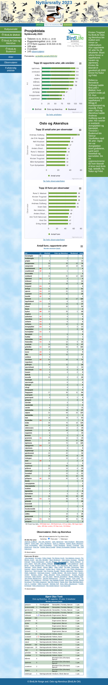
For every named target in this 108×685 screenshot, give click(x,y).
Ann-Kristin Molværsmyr (33, 578)
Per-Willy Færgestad (71, 567)
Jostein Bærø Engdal (47, 547)
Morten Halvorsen (66, 571)
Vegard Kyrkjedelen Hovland (66, 547)
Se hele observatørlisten (54, 181)
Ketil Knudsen (69, 541)
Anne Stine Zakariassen (68, 584)
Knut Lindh (76, 578)
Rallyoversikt (10, 29)
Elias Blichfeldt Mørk (76, 582)
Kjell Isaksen (73, 565)
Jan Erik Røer (48, 576)
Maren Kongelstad (38, 569)
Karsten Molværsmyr (50, 578)
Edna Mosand (49, 575)
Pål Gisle (45, 580)
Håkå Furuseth (43, 584)
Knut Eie (36, 547)
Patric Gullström (30, 573)
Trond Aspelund (59, 545)
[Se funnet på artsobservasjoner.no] (82, 604)
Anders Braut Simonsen (74, 543)
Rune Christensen (38, 562)
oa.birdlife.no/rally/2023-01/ (46, 56)
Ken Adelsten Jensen (73, 558)
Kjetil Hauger (36, 576)
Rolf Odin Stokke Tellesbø (43, 563)
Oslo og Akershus (52, 25)
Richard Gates (36, 575)
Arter (10, 57)
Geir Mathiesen (36, 580)
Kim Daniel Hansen (52, 585)
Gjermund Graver (44, 573)
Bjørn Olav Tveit (60, 563)
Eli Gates (38, 558)
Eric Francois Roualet (51, 571)
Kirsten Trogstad (73, 545)
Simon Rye (28, 571)
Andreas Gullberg (31, 541)
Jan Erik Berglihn (42, 560)
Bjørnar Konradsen (60, 576)
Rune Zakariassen (63, 575)
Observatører (10, 62)
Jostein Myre (50, 569)
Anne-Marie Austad (71, 580)
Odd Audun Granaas (69, 560)
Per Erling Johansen (40, 582)
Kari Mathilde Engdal (57, 580)
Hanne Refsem (75, 562)
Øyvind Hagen (51, 565)
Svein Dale (35, 543)
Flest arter (54, 539)
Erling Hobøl (46, 558)
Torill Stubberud (72, 563)
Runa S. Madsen (59, 543)
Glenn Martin (36, 567)
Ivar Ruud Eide (65, 585)
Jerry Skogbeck (45, 543)
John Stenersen (57, 541)
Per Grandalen (63, 562)
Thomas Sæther (65, 578)
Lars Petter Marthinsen (75, 569)
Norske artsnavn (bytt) (52, 248)
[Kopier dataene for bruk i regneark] (82, 246)
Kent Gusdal (38, 571)
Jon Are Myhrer (51, 562)
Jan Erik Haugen (44, 541)
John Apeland (29, 558)
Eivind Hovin (60, 569)
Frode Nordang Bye (37, 565)
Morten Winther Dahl (76, 576)
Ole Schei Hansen (70, 573)
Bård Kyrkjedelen (45, 545)
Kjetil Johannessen (38, 585)
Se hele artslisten (54, 114)
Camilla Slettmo (57, 573)
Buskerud (68, 25)
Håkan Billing (47, 567)
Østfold (39, 25)
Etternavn (64, 539)
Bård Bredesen (55, 560)
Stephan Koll (54, 584)
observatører (38, 51)
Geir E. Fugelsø (30, 584)
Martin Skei (64, 582)
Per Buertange (62, 565)
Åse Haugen (78, 571)
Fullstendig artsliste (10, 69)
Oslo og (12, 41)
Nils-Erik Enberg (53, 582)
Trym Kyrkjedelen (31, 545)
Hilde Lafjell (58, 567)
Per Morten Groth (58, 558)
